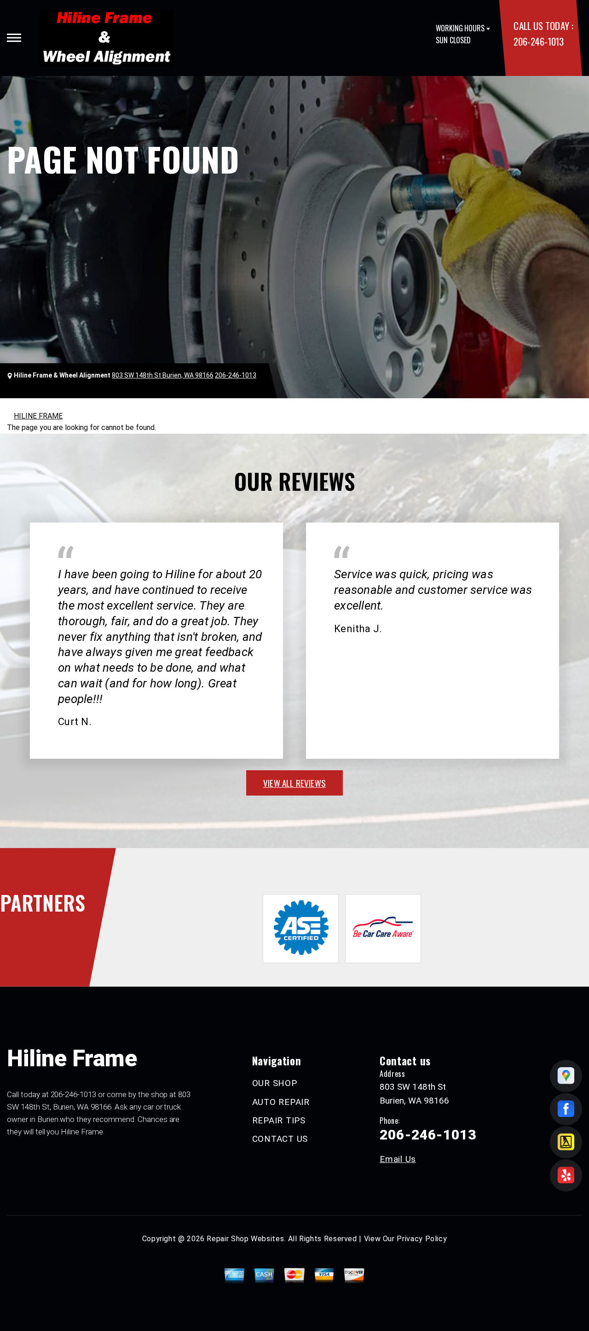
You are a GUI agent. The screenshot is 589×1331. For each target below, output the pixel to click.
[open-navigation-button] (14, 38)
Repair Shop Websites (245, 1238)
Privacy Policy (422, 1238)
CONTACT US (280, 1138)
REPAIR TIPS (279, 1120)
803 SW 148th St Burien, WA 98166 (163, 375)
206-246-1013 (538, 41)
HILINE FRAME (38, 416)
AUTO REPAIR (281, 1102)
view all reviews (294, 782)
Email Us (398, 1159)
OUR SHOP (274, 1083)
